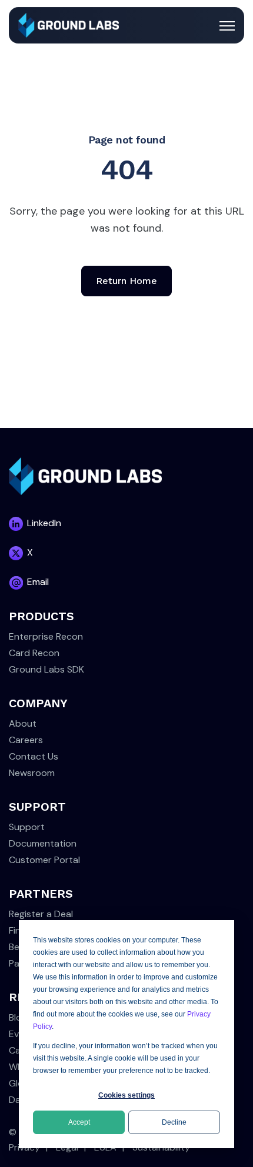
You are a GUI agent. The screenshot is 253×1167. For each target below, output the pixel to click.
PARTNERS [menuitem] (41, 894)
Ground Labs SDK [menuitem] (46, 669)
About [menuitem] (22, 723)
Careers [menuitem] (26, 740)
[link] (68, 24)
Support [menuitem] (27, 827)
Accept (79, 1122)
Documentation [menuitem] (42, 843)
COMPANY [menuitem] (38, 703)
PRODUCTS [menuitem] (41, 616)
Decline (174, 1122)
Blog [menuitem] (18, 1017)
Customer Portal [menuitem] (44, 860)
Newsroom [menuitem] (32, 773)
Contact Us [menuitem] (33, 756)
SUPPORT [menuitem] (37, 807)
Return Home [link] (126, 280)
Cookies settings (126, 1095)
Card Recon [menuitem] (34, 653)
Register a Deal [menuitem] (41, 914)
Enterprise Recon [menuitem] (46, 636)
